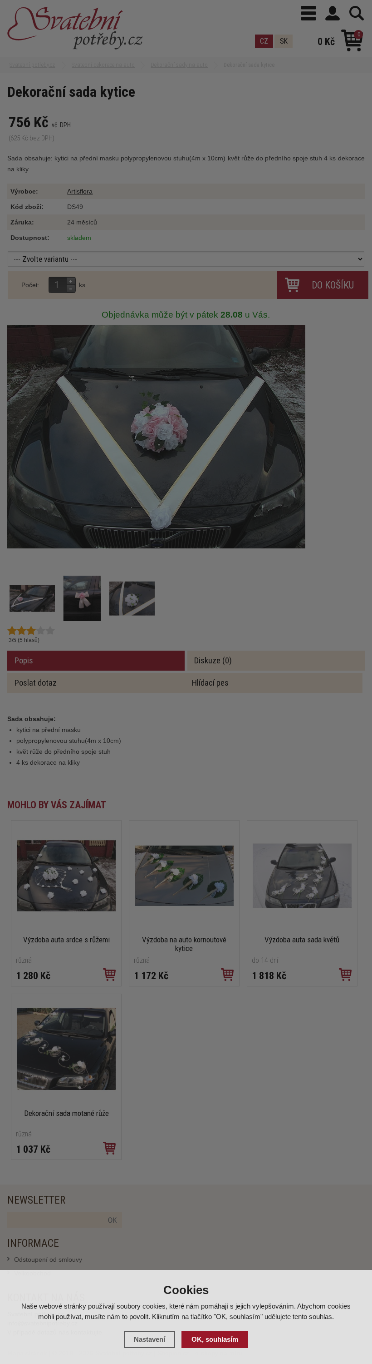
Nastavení (149, 1339)
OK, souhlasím (214, 1339)
